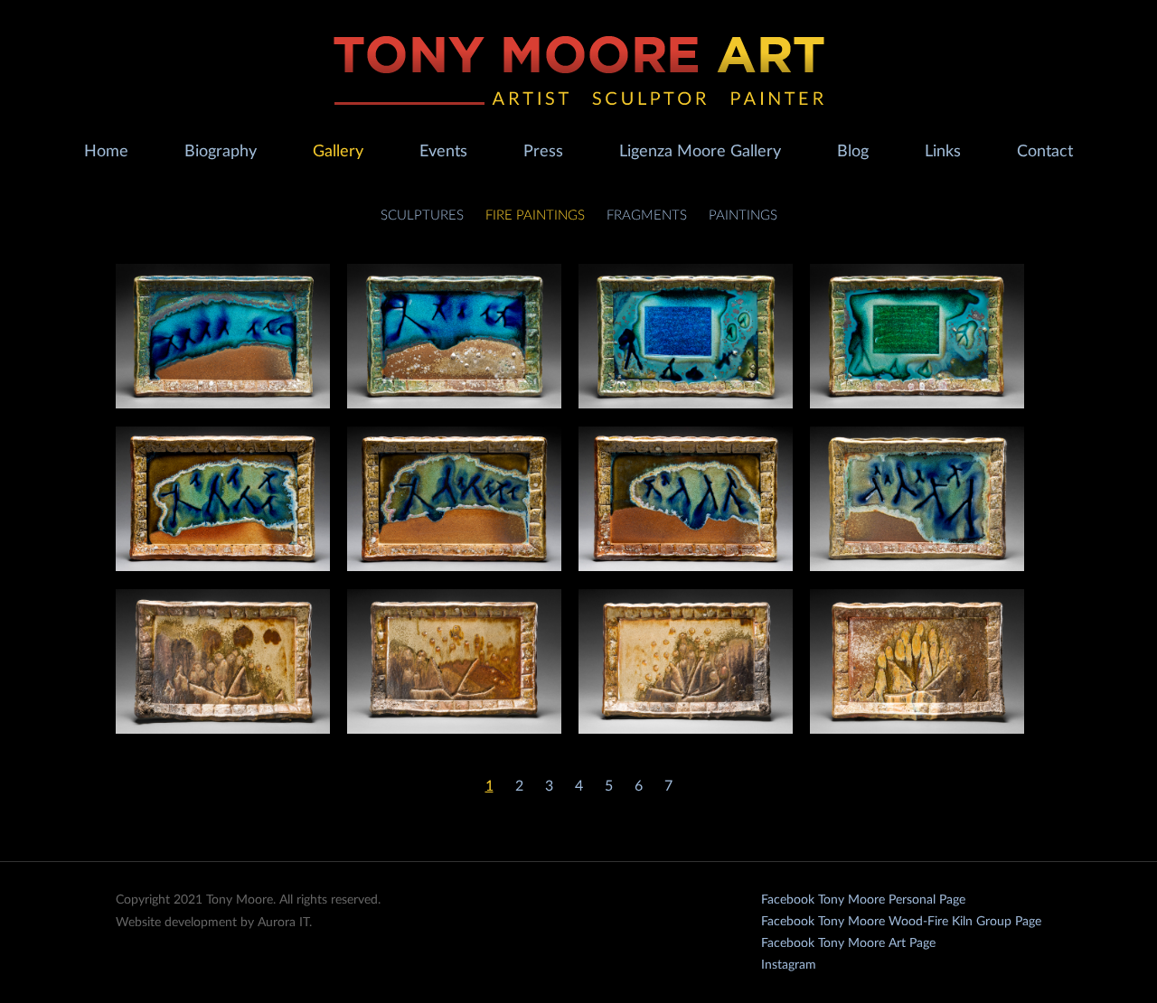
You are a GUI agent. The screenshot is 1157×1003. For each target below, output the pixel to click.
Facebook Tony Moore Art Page (848, 943)
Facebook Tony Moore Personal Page (863, 900)
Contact (1045, 152)
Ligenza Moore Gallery (700, 152)
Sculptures (422, 215)
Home (106, 152)
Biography (220, 152)
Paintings (743, 215)
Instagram (788, 965)
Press (543, 152)
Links (943, 152)
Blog (853, 152)
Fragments (647, 215)
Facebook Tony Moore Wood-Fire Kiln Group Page (901, 921)
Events (443, 152)
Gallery (338, 152)
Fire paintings (535, 215)
